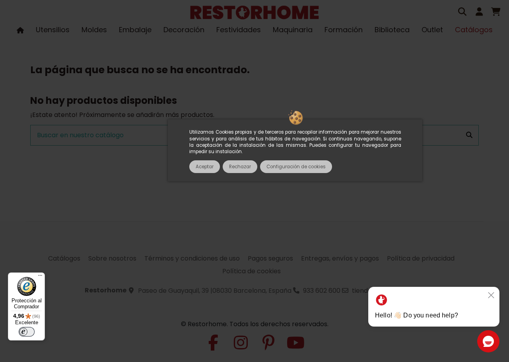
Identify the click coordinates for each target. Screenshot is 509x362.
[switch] (27, 332)
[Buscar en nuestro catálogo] (469, 135)
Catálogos (64, 258)
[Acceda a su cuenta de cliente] (479, 13)
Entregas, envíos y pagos (340, 258)
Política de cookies (251, 271)
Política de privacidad (421, 258)
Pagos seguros (270, 258)
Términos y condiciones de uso (192, 258)
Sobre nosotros (112, 258)
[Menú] (40, 277)
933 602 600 (321, 290)
